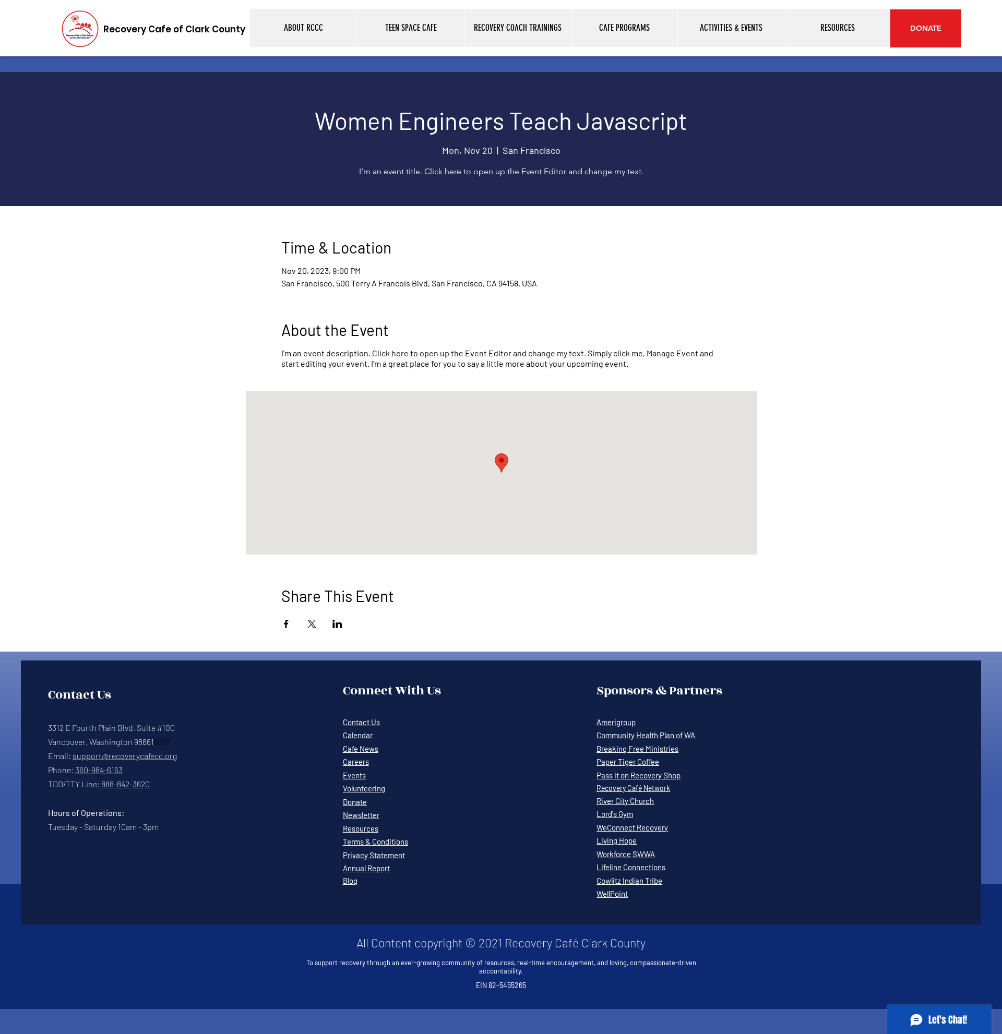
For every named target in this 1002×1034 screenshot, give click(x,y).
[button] (303, 28)
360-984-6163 (99, 770)
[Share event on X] (312, 624)
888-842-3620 (125, 784)
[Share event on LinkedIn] (337, 624)
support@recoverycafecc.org (125, 756)
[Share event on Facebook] (286, 624)
